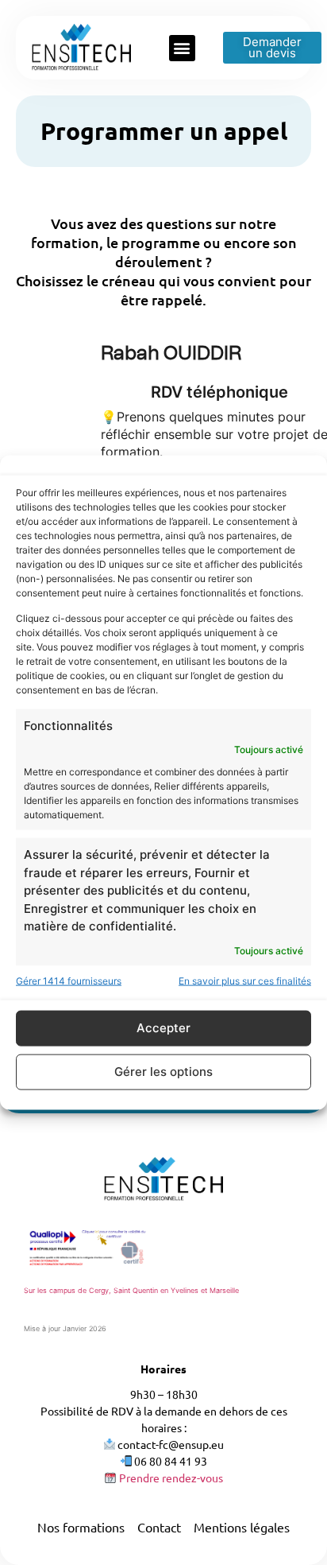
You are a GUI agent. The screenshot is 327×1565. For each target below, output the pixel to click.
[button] (182, 48)
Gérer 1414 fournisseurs (68, 980)
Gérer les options (163, 1071)
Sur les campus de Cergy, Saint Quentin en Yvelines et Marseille (131, 1290)
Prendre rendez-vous (170, 1477)
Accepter (163, 1027)
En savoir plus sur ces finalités (245, 980)
